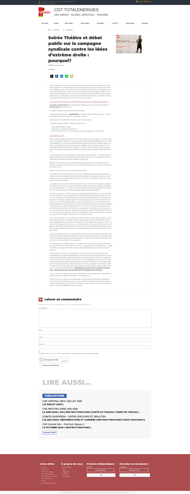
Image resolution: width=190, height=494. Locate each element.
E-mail (41, 337)
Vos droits (85, 23)
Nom (41, 330)
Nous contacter (66, 467)
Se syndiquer (66, 476)
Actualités (69, 30)
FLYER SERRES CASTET (57, 135)
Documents (123, 467)
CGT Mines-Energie (47, 472)
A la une (56, 30)
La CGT (115, 23)
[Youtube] (148, 1)
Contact (145, 23)
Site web (41, 344)
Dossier (89, 467)
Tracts (64, 469)
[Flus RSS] (150, 1)
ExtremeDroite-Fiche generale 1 (80, 101)
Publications (49, 432)
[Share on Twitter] (51, 76)
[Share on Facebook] (56, 76)
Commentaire (43, 308)
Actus (56, 23)
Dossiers (100, 23)
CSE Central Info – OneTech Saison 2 (63, 424)
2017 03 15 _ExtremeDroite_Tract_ (60, 101)
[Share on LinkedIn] (61, 76)
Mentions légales (110, 492)
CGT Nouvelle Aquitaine (48, 483)
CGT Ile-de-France (46, 478)
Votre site (130, 23)
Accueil (45, 23)
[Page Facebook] (137, 1)
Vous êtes (69, 23)
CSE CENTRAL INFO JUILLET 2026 (62, 401)
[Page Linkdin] (140, 1)
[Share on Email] (71, 76)
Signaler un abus (119, 492)
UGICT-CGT (44, 469)
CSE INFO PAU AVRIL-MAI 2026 (60, 409)
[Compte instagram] (145, 1)
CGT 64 (43, 481)
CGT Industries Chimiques (49, 476)
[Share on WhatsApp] (66, 76)
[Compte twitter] (142, 1)
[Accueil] (45, 12)
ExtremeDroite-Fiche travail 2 (99, 101)
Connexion (94, 492)
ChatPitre (65, 474)
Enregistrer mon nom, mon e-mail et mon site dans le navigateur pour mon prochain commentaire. (69, 353)
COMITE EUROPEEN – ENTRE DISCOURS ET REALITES (74, 416)
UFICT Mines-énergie (47, 474)
